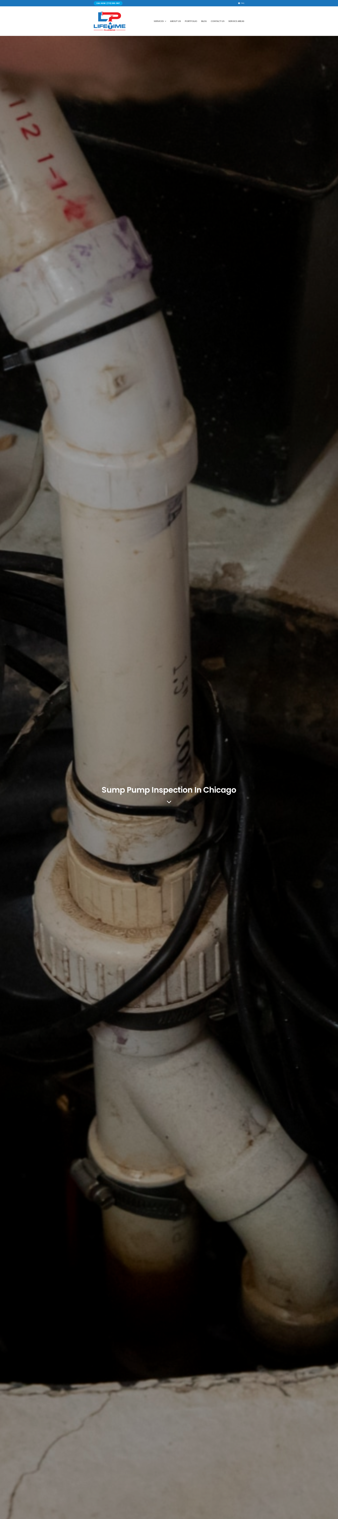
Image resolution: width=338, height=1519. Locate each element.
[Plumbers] (109, 12)
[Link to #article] (169, 802)
